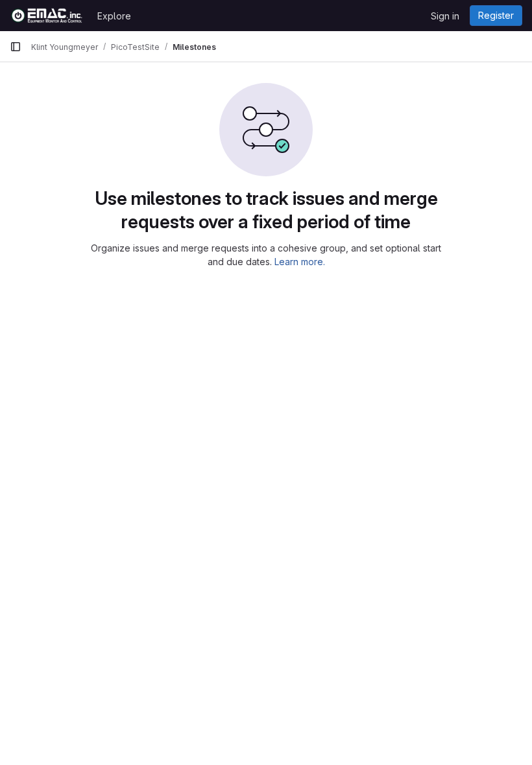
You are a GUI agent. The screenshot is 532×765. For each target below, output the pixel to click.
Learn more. (299, 261)
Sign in (445, 15)
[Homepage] (47, 15)
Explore (114, 15)
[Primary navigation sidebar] (15, 46)
